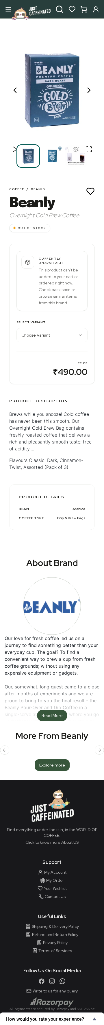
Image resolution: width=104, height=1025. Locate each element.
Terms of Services (55, 950)
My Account (55, 872)
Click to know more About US (52, 842)
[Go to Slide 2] (52, 156)
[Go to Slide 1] (28, 156)
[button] (52, 90)
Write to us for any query (55, 991)
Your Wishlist (55, 888)
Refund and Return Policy (55, 934)
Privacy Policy (55, 942)
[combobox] (52, 335)
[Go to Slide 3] (76, 156)
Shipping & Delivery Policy (55, 926)
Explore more (52, 765)
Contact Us (55, 896)
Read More (52, 715)
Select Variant (31, 322)
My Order (55, 880)
